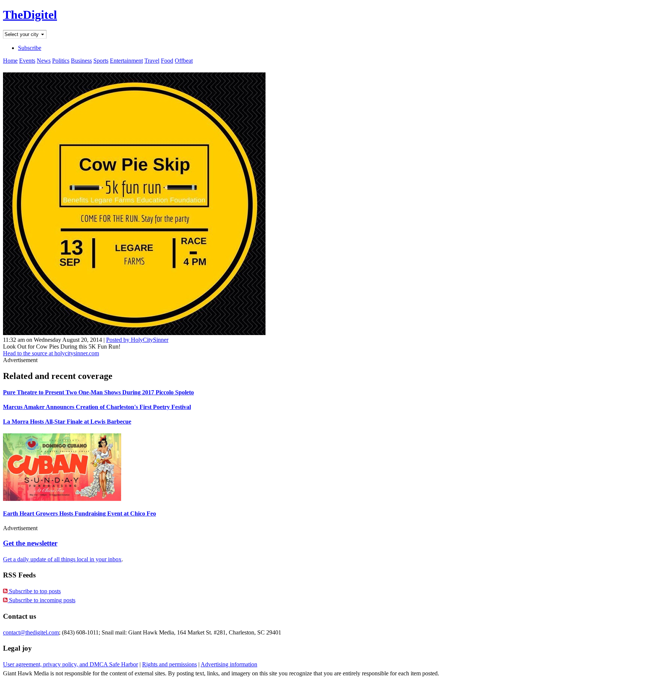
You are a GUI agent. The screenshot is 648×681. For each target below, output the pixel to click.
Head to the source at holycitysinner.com (51, 353)
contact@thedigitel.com (31, 632)
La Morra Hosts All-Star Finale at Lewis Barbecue (67, 421)
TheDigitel (30, 14)
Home (10, 60)
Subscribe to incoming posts (41, 600)
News (44, 60)
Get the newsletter (30, 543)
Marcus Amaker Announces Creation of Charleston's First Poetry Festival (97, 407)
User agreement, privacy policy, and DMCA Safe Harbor (70, 664)
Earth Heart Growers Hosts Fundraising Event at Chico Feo (79, 513)
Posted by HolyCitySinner (137, 340)
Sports (100, 60)
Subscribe (29, 48)
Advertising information (229, 664)
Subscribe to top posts (34, 591)
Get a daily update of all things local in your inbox (62, 559)
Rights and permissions (169, 664)
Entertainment (126, 60)
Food (167, 60)
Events (27, 60)
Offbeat (184, 60)
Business (81, 60)
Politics (60, 60)
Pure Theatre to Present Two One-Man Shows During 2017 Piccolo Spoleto (98, 392)
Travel (151, 60)
